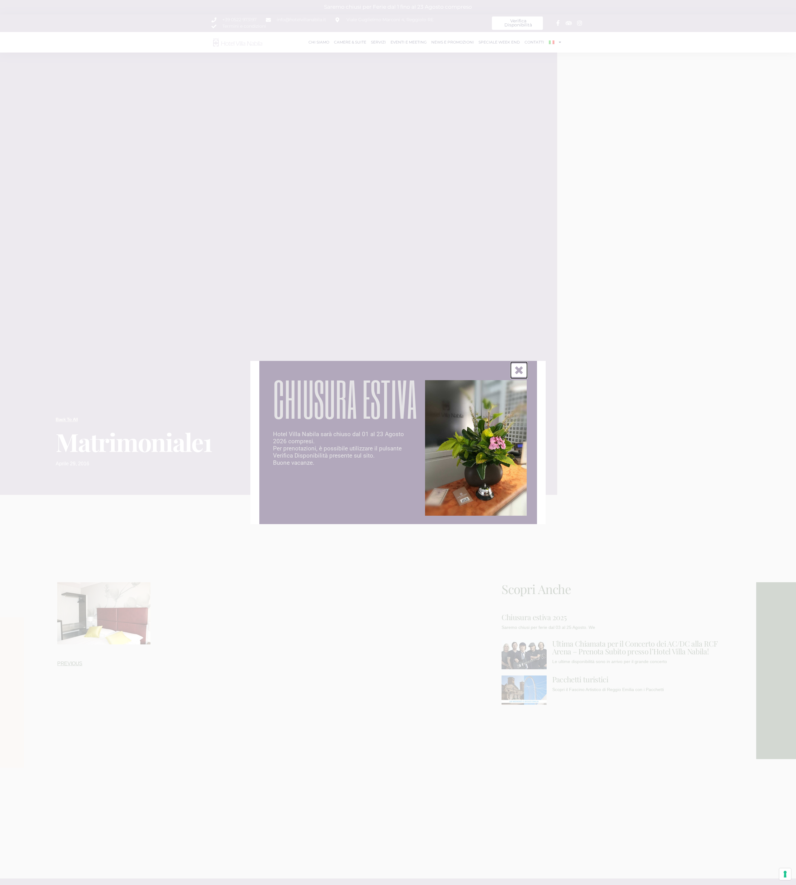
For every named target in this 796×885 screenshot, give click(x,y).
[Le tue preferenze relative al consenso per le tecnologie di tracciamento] (785, 874)
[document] (398, 442)
